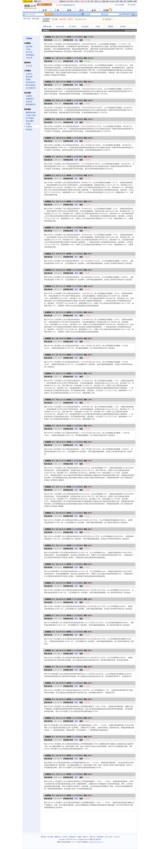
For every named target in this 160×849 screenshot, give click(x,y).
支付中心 (65, 837)
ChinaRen (112, 1)
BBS (125, 1)
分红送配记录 (31, 88)
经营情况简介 (31, 82)
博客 (121, 1)
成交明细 (29, 46)
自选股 (106, 10)
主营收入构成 (31, 115)
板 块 (94, 10)
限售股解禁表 (31, 104)
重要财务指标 (31, 112)
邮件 (117, 1)
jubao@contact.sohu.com (96, 842)
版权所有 (98, 839)
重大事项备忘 (31, 85)
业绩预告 (29, 126)
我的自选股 (35, 18)
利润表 (28, 124)
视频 (103, 1)
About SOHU (109, 837)
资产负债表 (30, 118)
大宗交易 (29, 58)
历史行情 (29, 52)
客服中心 (86, 837)
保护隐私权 (100, 837)
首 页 (45, 10)
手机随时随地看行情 (68, 5)
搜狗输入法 (57, 837)
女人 (100, 1)
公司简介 (29, 74)
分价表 (28, 49)
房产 (92, 1)
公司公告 (29, 66)
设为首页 (133, 5)
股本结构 (29, 77)
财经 (82, 1)
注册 (133, 14)
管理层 (28, 79)
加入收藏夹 (120, 5)
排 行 (81, 10)
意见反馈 (59, 5)
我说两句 (130, 1)
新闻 (67, 1)
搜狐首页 (62, 1)
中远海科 (46, 19)
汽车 (88, 1)
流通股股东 (30, 99)
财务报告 (29, 129)
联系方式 (92, 837)
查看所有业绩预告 (130, 30)
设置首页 (43, 837)
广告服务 (79, 837)
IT (85, 1)
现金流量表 (30, 121)
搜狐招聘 (72, 837)
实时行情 (108, 19)
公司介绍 (116, 837)
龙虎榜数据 (30, 55)
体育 (71, 1)
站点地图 (50, 837)
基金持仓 (29, 102)
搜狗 (135, 1)
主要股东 (29, 96)
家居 (96, 1)
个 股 (57, 10)
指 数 (69, 10)
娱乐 (77, 1)
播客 (107, 1)
